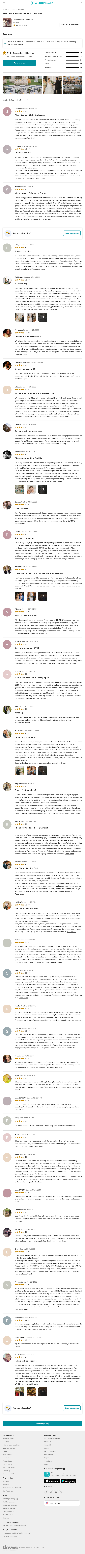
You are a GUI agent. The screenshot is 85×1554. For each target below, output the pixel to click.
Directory (6, 1481)
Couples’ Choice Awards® (12, 1488)
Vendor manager (50, 1451)
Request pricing (42, 1423)
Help (46, 1464)
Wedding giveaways (10, 1505)
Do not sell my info (9, 1467)
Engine (46, 1458)
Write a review (19, 63)
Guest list (47, 1445)
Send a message (72, 233)
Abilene (21, 9)
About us (6, 1442)
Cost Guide (48, 1461)
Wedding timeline (9, 1508)
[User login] (81, 3)
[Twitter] (51, 1492)
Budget (46, 1448)
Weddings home (8, 1439)
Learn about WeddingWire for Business (16, 1533)
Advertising (6, 1458)
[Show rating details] (29, 111)
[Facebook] (46, 1492)
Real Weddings (8, 1515)
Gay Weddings (8, 1491)
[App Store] (52, 1483)
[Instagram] (61, 1492)
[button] (42, 233)
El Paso (13, 9)
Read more (40, 178)
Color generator (8, 1512)
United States (55, 1503)
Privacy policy (7, 1464)
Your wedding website (52, 1439)
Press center (7, 1455)
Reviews (6, 1485)
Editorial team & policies (11, 1445)
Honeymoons (7, 1518)
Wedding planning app (10, 1499)
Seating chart (49, 1455)
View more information (70, 25)
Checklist (47, 1442)
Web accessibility (9, 1474)
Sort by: (6, 100)
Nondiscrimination (9, 1448)
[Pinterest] (56, 1492)
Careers (5, 1451)
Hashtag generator (9, 1502)
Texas (5, 9)
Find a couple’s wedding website (14, 1525)
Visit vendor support (10, 1536)
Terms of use (7, 1461)
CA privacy (6, 1471)
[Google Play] (68, 1483)
